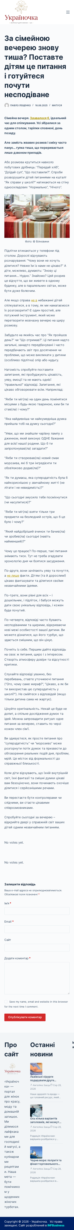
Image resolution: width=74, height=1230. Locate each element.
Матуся (57, 105)
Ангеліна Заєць (41, 1085)
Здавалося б (39, 118)
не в (34, 300)
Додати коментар (17, 958)
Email (9, 921)
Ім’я (7, 903)
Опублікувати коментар (25, 1017)
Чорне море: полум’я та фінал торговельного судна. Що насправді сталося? (45, 1166)
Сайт (7, 940)
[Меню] (68, 12)
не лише (13, 575)
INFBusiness (55, 1225)
